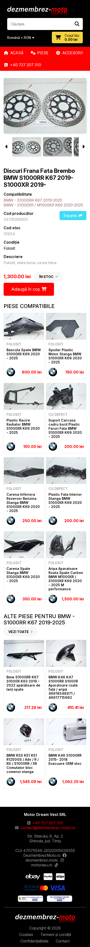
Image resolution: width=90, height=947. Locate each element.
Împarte (70, 215)
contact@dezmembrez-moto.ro (47, 827)
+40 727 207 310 (25, 64)
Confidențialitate (34, 941)
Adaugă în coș (25, 289)
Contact (63, 941)
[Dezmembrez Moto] (37, 11)
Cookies (26, 934)
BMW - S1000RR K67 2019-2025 (33, 200)
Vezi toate (18, 632)
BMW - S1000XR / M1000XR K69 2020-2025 (43, 205)
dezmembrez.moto (41, 860)
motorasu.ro (41, 865)
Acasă (17, 52)
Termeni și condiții (55, 934)
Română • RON (19, 38)
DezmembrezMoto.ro (41, 855)
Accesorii (72, 52)
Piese (42, 52)
